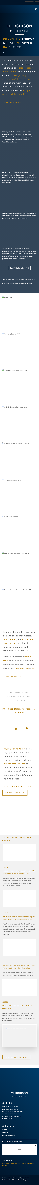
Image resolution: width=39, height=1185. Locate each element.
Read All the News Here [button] (17, 268)
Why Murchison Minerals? (19, 697)
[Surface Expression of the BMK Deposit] (19, 569)
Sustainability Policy (8, 1135)
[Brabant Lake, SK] (19, 313)
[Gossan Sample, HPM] (19, 533)
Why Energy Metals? (19, 693)
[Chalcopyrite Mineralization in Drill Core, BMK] (19, 606)
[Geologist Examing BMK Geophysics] (19, 423)
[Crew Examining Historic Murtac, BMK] (19, 386)
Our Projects (19, 701)
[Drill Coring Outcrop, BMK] (19, 350)
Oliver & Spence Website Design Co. (19, 1180)
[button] (36, 9)
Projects (5, 1132)
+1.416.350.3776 (8, 1118)
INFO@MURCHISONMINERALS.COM (12, 1116)
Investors (5, 1129)
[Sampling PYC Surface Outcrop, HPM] (19, 496)
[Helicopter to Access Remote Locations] (19, 459)
